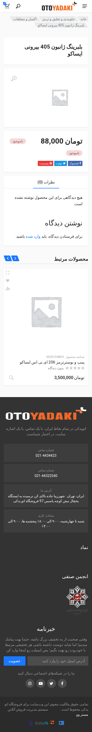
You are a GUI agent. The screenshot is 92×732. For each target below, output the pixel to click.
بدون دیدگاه (56, 368)
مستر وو (82, 714)
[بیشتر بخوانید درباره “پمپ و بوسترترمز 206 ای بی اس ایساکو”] (11, 377)
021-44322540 (46, 476)
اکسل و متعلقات (25, 19)
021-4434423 (46, 456)
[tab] (46, 182)
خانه (83, 19)
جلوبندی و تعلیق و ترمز (58, 19)
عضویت (15, 661)
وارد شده (33, 236)
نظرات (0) (46, 182)
